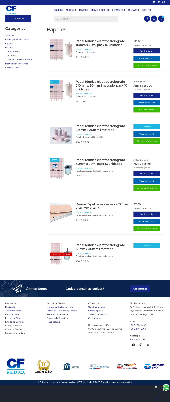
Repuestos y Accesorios (16, 63)
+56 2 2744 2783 (138, 328)
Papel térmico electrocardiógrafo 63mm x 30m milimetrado (100, 247)
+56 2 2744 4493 (138, 325)
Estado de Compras (14, 321)
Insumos (9, 47)
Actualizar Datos (13, 310)
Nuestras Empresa (96, 307)
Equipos (9, 43)
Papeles (12, 55)
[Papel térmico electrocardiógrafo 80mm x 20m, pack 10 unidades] (61, 169)
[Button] (147, 19)
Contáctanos (94, 318)
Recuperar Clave (13, 318)
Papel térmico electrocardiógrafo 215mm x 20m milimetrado (100, 128)
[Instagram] (163, 2)
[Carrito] (154, 18)
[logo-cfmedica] (11, 10)
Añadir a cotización (147, 58)
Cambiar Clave (12, 314)
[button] (25, 18)
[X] (159, 2)
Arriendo (9, 35)
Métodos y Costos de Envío (60, 307)
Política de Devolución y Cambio (62, 310)
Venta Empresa (95, 310)
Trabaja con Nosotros (98, 314)
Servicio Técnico (13, 67)
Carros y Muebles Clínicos (17, 39)
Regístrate (10, 307)
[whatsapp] (166, 387)
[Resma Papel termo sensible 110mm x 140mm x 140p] (61, 213)
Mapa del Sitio (53, 321)
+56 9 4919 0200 (138, 339)
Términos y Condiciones (58, 314)
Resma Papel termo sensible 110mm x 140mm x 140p (102, 206)
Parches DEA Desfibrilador (20, 59)
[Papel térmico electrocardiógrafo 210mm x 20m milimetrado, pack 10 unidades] (61, 91)
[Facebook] (154, 2)
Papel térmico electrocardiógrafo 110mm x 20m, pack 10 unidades (100, 43)
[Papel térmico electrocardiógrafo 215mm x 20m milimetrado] (61, 135)
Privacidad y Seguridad (58, 318)
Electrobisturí (14, 51)
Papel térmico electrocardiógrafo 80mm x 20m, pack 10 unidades (100, 162)
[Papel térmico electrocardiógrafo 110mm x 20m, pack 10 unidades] (61, 50)
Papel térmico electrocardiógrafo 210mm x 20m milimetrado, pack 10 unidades (101, 85)
